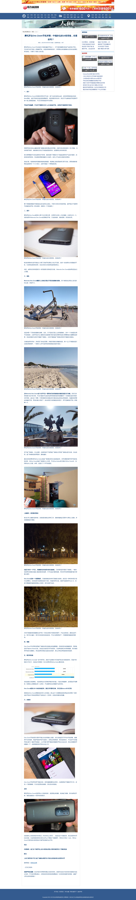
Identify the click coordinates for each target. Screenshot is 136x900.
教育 (106, 15)
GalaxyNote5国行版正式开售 (91, 74)
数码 (99, 17)
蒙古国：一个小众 (89, 36)
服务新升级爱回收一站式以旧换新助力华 (94, 87)
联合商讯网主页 (27, 31)
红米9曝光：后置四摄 (88, 42)
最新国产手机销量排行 (104, 44)
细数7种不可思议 (105, 58)
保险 (110, 17)
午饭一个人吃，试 (89, 70)
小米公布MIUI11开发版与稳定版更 (93, 76)
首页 (28, 15)
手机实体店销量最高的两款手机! (92, 80)
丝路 (78, 17)
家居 (71, 15)
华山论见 (53, 17)
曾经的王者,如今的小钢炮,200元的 (93, 85)
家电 (103, 17)
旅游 (96, 17)
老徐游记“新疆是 (105, 64)
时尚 (68, 15)
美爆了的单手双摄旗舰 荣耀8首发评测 (94, 83)
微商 (75, 17)
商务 (82, 17)
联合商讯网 (56, 897)
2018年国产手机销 (103, 46)
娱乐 (38, 15)
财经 (35, 15)
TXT (76, 891)
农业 (82, 15)
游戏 (64, 17)
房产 (103, 15)
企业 (45, 15)
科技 (42, 15)
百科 (35, 17)
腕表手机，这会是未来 (88, 48)
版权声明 (80, 891)
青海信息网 (34, 863)
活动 (49, 15)
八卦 (45, 17)
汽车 (64, 15)
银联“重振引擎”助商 (103, 48)
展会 (55, 15)
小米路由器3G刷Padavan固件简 (92, 78)
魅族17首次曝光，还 (104, 42)
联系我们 (61, 891)
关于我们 (56, 891)
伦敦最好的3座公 (105, 38)
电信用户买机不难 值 (88, 46)
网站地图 (72, 891)
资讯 (31, 15)
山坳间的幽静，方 (89, 59)
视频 (28, 17)
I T (78, 15)
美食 (49, 17)
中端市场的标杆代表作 (88, 44)
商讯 (42, 17)
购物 (38, 17)
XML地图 (67, 891)
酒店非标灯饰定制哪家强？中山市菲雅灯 (94, 89)
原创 (52, 15)
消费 (71, 17)
